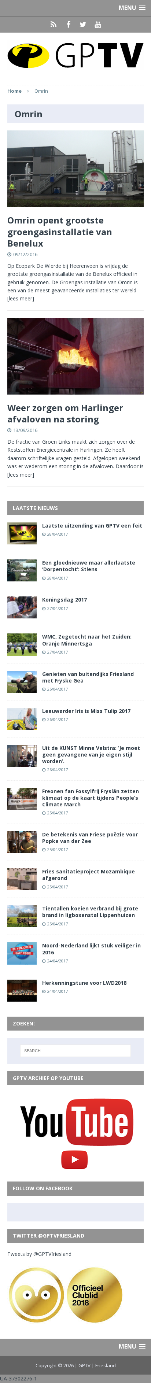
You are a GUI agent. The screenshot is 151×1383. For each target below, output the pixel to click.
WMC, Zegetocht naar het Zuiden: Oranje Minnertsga (87, 640)
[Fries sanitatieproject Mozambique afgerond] (22, 886)
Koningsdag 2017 (64, 599)
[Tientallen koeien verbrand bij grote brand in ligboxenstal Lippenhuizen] (22, 923)
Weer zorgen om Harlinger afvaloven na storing (65, 413)
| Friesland (104, 1365)
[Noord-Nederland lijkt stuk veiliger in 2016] (22, 960)
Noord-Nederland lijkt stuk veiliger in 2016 (91, 948)
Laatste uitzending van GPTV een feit (92, 525)
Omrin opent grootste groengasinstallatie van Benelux (59, 231)
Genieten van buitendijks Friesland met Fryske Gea (88, 677)
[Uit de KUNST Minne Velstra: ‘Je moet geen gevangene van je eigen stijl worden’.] (22, 762)
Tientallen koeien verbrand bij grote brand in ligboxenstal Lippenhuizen (90, 911)
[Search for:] (75, 1050)
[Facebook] (68, 24)
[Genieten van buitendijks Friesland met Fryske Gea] (22, 688)
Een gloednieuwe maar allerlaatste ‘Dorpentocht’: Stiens (88, 566)
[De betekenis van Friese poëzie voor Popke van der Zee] (22, 849)
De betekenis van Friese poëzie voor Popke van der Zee (90, 837)
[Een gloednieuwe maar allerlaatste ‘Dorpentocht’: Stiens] (22, 577)
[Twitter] (82, 24)
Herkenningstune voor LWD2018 (84, 982)
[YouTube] (97, 24)
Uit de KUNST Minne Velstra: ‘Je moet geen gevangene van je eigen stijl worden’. (91, 754)
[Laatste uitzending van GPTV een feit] (22, 540)
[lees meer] (20, 298)
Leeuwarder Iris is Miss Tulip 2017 (86, 710)
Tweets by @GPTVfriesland (39, 1253)
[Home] (53, 24)
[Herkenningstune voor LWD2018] (22, 997)
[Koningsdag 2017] (22, 614)
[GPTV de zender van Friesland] (75, 55)
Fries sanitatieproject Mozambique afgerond (88, 874)
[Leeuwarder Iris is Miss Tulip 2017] (22, 725)
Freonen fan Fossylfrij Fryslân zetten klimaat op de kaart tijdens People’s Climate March (90, 798)
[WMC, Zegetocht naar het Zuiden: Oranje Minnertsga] (22, 651)
